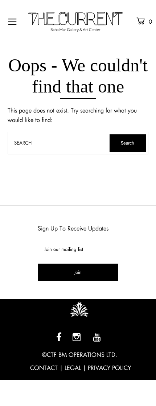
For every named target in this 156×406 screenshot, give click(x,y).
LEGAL (73, 368)
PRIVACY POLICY (109, 368)
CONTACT (44, 368)
